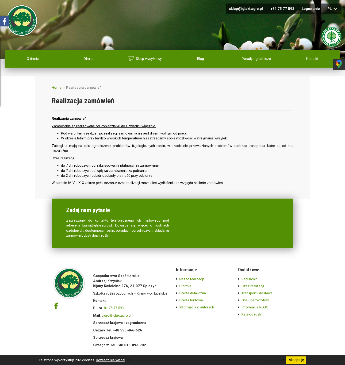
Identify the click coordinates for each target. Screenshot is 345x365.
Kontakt (312, 59)
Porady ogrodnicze (256, 59)
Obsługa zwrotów (255, 300)
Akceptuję (296, 360)
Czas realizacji (253, 286)
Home (56, 87)
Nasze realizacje (192, 279)
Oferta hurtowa (191, 300)
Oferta (88, 59)
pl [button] (330, 9)
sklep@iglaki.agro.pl (246, 9)
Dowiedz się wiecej (110, 360)
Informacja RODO (255, 307)
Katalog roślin (252, 314)
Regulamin (249, 279)
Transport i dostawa (257, 293)
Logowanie (311, 9)
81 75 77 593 (114, 308)
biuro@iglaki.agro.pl (97, 225)
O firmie (33, 59)
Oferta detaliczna (192, 293)
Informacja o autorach (196, 307)
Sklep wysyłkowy (149, 59)
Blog (200, 59)
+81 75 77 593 (282, 9)
